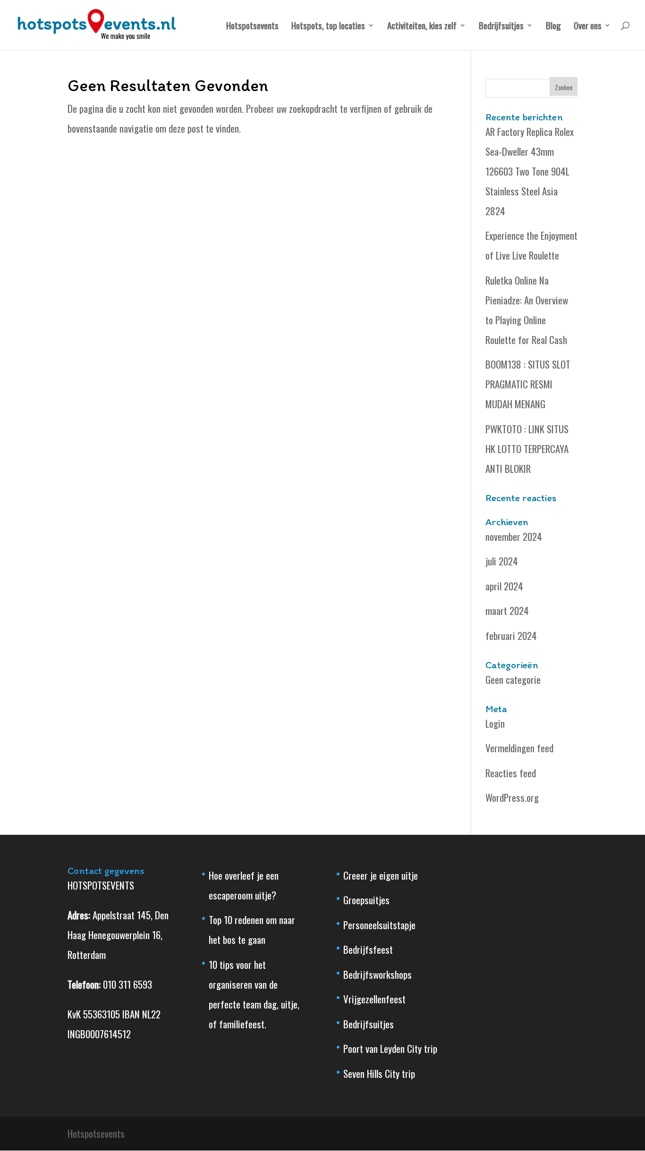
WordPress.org (512, 797)
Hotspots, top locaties (328, 27)
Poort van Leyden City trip (390, 1048)
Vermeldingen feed (519, 747)
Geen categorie (513, 679)
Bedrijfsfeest (368, 949)
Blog (553, 27)
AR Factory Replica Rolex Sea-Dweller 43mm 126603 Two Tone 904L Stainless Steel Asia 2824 (529, 171)
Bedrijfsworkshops (377, 974)
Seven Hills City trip (379, 1073)
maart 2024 (507, 610)
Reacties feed (510, 772)
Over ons (588, 27)
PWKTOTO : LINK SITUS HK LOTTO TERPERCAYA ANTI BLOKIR (527, 448)
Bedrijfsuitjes (501, 27)
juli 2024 (501, 561)
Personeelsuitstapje (379, 924)
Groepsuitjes (366, 899)
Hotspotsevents (252, 27)
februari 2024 (511, 635)
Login (495, 723)
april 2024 (504, 586)
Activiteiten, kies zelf (422, 27)
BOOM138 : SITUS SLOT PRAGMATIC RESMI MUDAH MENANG (527, 384)
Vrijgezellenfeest (374, 998)
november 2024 (513, 536)
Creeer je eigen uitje (380, 875)
